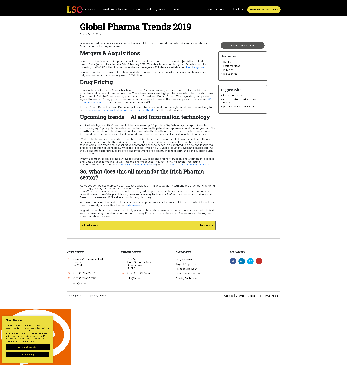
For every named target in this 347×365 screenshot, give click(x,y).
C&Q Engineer (184, 259)
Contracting (216, 9)
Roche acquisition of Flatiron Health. (190, 164)
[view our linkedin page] (241, 260)
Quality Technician (187, 278)
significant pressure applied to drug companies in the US (119, 110)
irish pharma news (233, 95)
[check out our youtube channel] (259, 260)
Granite (102, 295)
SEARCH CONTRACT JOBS (264, 9)
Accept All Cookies (27, 347)
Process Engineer (186, 268)
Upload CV (236, 9)
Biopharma (229, 62)
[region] (27, 339)
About (137, 9)
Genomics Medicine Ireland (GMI (136, 164)
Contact (176, 9)
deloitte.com (136, 205)
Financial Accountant (189, 273)
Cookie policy (28, 341)
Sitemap (240, 296)
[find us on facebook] (233, 260)
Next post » (206, 225)
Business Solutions (115, 9)
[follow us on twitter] (250, 260)
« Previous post (90, 225)
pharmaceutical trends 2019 (238, 106)
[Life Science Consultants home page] (80, 9)
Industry (228, 70)
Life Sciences (230, 74)
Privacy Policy (272, 296)
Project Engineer (186, 264)
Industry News (156, 9)
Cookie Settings (27, 354)
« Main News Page (242, 45)
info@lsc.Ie (79, 283)
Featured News (231, 66)
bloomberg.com (194, 67)
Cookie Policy (255, 296)
